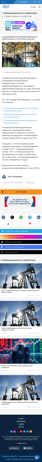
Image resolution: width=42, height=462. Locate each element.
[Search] (34, 2)
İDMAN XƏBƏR (21, 192)
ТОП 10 (21, 427)
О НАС (21, 418)
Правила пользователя (9, 456)
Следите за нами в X (12, 252)
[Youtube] (21, 431)
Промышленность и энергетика (18, 16)
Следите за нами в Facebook (14, 247)
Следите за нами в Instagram (14, 237)
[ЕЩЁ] (39, 7)
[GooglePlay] (14, 448)
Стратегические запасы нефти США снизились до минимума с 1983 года (20, 121)
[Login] (39, 2)
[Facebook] (11, 431)
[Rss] (31, 431)
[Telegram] (24, 431)
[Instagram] (14, 431)
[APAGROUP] (21, 443)
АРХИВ (21, 424)
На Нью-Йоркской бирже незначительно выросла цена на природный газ (20, 115)
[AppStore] (28, 448)
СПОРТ (33, 7)
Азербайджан (30, 182)
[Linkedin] (27, 431)
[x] (18, 431)
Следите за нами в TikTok (13, 242)
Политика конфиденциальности (29, 456)
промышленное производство (13, 182)
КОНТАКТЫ (21, 421)
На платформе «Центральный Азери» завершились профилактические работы (21, 109)
